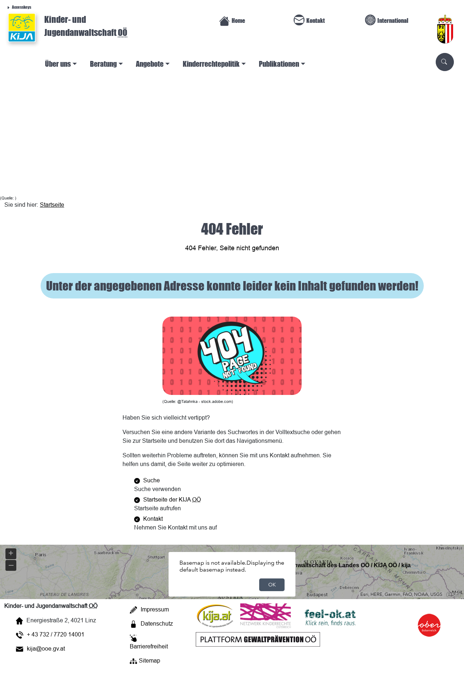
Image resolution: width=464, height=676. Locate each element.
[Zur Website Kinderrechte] (265, 615)
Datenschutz (157, 623)
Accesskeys (21, 6)
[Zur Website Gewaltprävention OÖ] (258, 638)
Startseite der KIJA (171, 499)
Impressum (155, 609)
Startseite (52, 204)
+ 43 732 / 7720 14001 (55, 634)
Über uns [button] (58, 63)
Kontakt (315, 20)
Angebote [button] (149, 63)
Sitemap (149, 660)
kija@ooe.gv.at (46, 648)
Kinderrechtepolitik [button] (211, 63)
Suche (151, 480)
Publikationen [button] (279, 63)
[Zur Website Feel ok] (332, 615)
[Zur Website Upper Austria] (431, 641)
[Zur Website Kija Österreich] (215, 615)
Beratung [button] (103, 63)
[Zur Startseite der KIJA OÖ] (22, 27)
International (392, 20)
